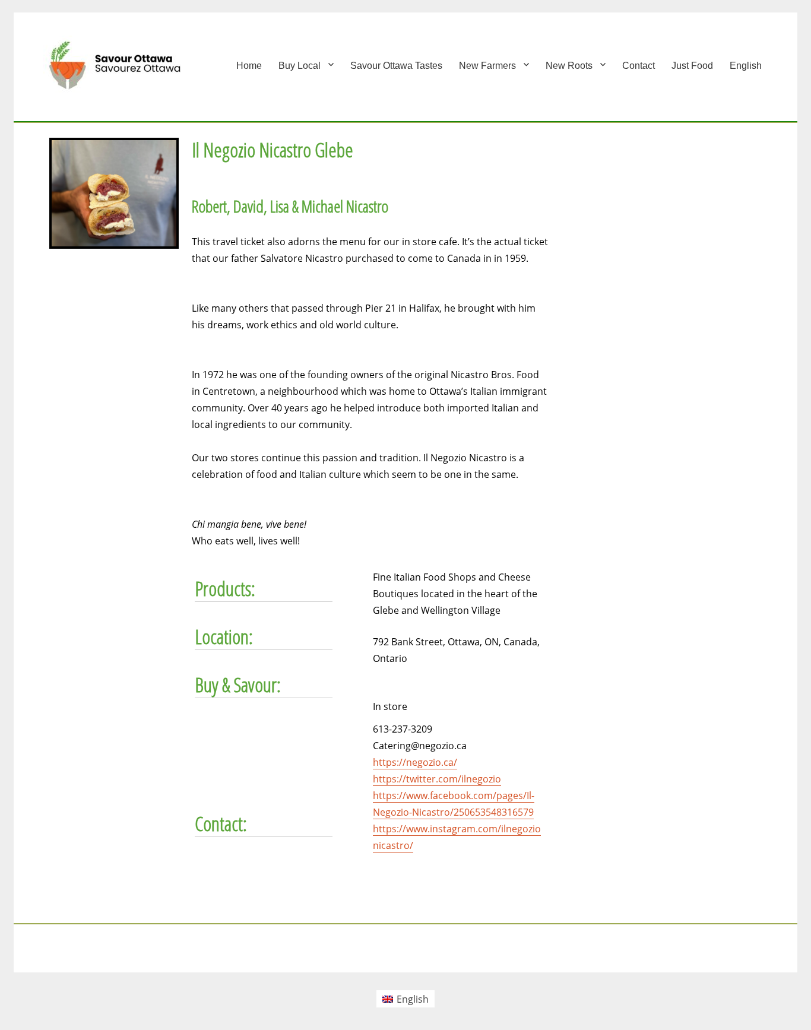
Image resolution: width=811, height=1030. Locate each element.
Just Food (692, 66)
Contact (638, 66)
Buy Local (299, 66)
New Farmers (487, 66)
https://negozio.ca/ (415, 762)
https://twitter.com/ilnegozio (437, 778)
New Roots (569, 66)
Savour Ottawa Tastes (396, 66)
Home (249, 66)
